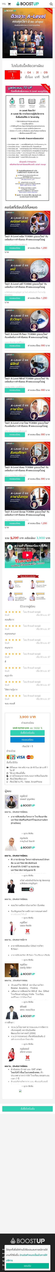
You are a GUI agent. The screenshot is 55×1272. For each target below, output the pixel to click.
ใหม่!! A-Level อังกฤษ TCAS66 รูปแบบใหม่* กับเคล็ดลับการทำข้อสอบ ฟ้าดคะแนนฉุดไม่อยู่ (27, 513)
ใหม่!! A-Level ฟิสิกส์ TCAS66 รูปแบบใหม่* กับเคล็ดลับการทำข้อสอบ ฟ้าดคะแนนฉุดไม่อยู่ (27, 380)
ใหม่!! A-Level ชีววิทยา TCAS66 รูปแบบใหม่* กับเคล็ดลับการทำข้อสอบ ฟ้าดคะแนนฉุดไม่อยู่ (26, 335)
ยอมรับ (27, 1266)
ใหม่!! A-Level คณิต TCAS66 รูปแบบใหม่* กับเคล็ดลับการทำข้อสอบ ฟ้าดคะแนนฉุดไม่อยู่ (26, 238)
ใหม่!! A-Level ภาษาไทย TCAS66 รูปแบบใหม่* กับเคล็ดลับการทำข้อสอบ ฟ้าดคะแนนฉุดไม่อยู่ (27, 424)
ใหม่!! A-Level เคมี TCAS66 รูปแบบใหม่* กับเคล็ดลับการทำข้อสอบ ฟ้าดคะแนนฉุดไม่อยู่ (26, 285)
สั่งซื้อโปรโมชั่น (27, 733)
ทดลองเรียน (27, 740)
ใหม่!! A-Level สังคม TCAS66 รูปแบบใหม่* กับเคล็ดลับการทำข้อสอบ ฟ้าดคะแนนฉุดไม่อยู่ (26, 469)
